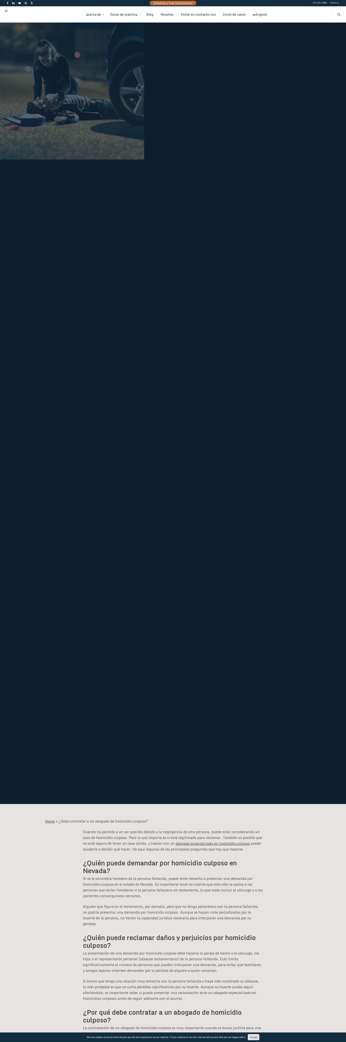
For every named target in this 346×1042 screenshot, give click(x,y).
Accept (253, 1037)
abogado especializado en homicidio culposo (213, 843)
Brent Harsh (57, 468)
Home (50, 821)
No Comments (248, 444)
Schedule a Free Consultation (173, 3)
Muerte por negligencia (123, 468)
